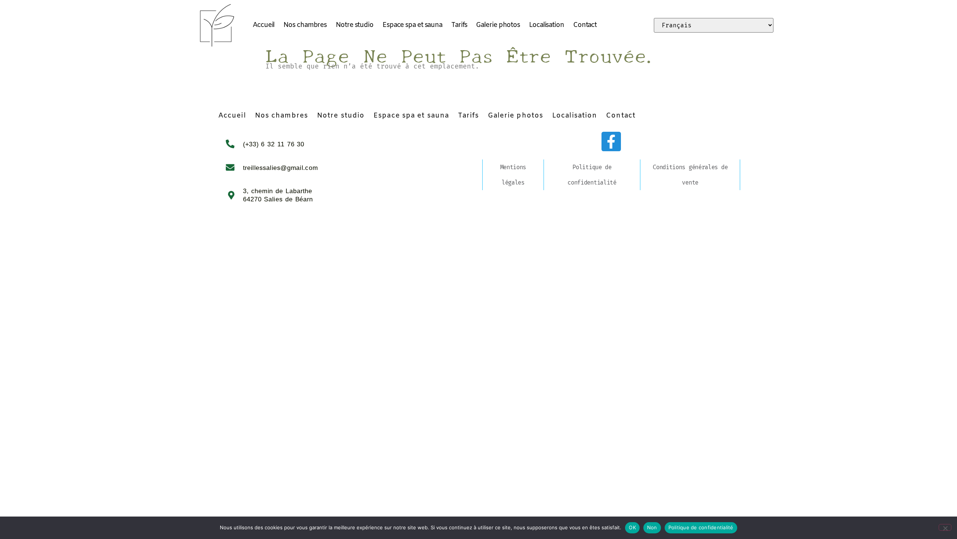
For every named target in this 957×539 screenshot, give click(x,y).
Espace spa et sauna (412, 25)
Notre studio (354, 25)
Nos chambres (305, 25)
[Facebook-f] (611, 141)
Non (652, 527)
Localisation (546, 25)
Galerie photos (498, 25)
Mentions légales (513, 175)
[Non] (945, 527)
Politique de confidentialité (591, 175)
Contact (585, 25)
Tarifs (459, 25)
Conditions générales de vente (690, 175)
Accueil (263, 25)
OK (632, 527)
